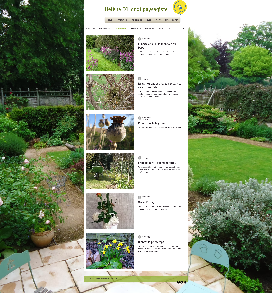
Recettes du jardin (104, 28)
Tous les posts (90, 28)
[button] (183, 28)
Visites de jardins (135, 28)
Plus (169, 28)
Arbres (161, 28)
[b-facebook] (178, 282)
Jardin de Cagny (150, 28)
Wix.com (116, 279)
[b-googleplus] (185, 282)
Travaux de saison (120, 28)
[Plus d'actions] (181, 39)
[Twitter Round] (181, 282)
